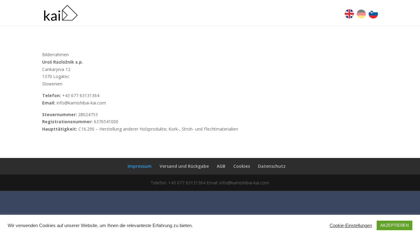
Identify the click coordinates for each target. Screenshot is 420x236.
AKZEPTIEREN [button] (394, 225)
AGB (221, 166)
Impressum (140, 166)
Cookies (241, 166)
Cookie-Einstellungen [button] (351, 225)
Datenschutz (272, 166)
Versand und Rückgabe (184, 166)
